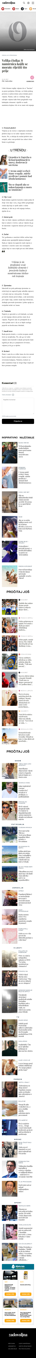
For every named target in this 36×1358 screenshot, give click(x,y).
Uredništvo (12, 1346)
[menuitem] (28, 3)
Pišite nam (11, 1343)
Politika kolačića (24, 1348)
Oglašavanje (12, 1348)
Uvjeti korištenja (24, 1343)
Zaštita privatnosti (25, 1346)
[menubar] (28, 3)
